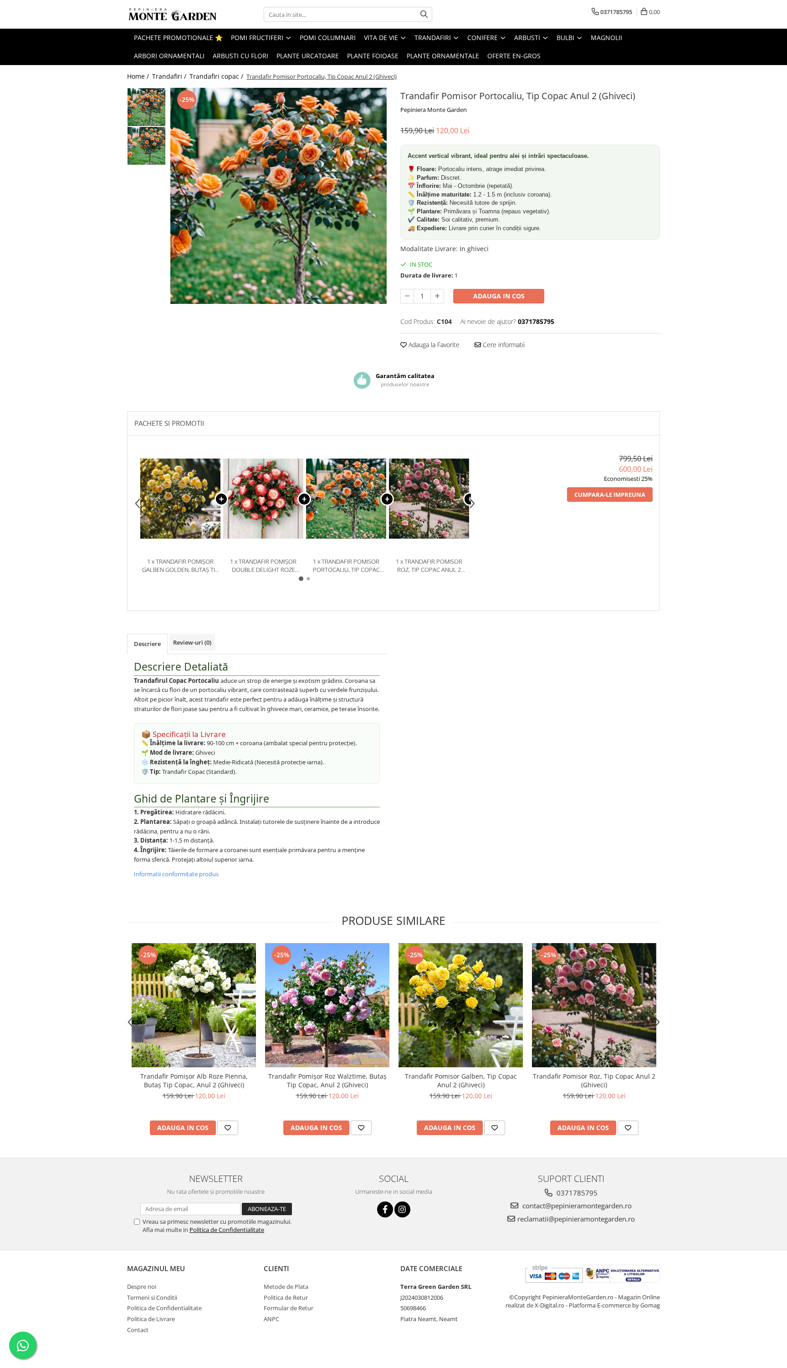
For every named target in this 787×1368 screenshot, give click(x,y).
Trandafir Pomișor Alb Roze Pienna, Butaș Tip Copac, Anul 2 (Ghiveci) (194, 1080)
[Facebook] (385, 1209)
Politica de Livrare (151, 1319)
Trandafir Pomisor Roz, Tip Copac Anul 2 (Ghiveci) (594, 1080)
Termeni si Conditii (152, 1297)
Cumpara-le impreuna (609, 494)
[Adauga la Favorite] (227, 1128)
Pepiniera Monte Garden (433, 110)
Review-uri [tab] (192, 642)
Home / (139, 76)
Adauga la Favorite (433, 344)
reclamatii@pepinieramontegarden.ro (576, 1218)
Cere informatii (503, 344)
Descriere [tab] (147, 644)
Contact (137, 1330)
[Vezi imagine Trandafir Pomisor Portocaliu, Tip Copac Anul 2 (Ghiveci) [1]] (146, 146)
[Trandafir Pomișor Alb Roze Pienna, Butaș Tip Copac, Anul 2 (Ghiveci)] (194, 1005)
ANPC (271, 1319)
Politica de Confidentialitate (226, 1230)
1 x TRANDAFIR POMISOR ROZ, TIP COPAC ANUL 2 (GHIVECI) (429, 565)
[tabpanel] (278, 196)
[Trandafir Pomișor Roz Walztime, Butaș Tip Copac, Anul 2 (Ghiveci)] (327, 1005)
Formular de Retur (288, 1308)
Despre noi (141, 1286)
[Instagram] (402, 1209)
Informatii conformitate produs (176, 874)
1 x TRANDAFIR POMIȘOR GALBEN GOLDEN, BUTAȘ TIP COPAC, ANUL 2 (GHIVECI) (180, 565)
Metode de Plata (286, 1286)
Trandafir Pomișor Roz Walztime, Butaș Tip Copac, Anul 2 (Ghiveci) (327, 1080)
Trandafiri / (170, 76)
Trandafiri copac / (217, 76)
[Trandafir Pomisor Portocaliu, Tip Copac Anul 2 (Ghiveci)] (278, 196)
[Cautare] (424, 14)
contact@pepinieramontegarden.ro (576, 1205)
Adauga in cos (499, 296)
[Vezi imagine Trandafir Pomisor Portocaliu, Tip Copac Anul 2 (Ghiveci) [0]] (146, 107)
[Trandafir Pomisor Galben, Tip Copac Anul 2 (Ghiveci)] (461, 1005)
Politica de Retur (286, 1297)
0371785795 (576, 1192)
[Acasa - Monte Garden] (172, 14)
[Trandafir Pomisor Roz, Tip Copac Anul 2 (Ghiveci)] (594, 1005)
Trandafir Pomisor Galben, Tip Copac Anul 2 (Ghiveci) (461, 1080)
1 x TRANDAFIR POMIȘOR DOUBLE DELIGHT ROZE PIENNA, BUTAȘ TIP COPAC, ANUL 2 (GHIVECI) (263, 565)
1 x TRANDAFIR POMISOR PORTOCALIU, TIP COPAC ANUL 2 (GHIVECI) (346, 565)
